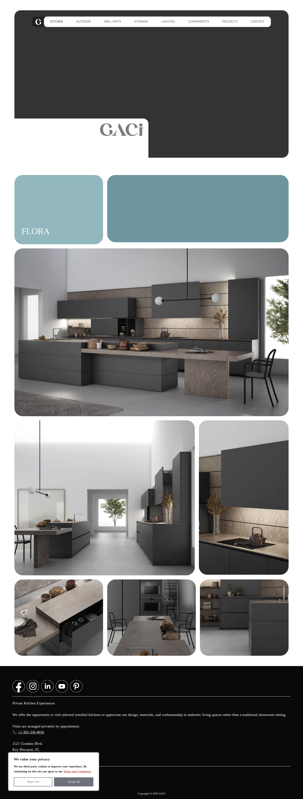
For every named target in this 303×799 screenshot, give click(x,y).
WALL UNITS (112, 21)
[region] (53, 771)
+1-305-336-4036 (31, 732)
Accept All (74, 781)
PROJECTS (229, 21)
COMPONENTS (198, 21)
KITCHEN (56, 21)
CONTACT (257, 21)
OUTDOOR (83, 21)
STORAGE (141, 21)
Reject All (33, 781)
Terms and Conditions (77, 771)
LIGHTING (168, 21)
